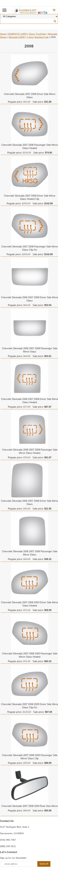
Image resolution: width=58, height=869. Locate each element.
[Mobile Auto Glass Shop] (29, 10)
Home (3, 34)
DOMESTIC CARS (17, 34)
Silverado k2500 (16, 37)
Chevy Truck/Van (37, 34)
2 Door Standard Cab (37, 37)
